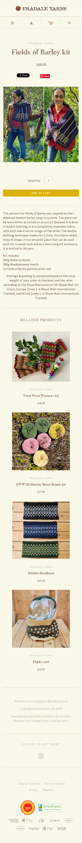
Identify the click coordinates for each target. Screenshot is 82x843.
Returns (33, 790)
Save (46, 76)
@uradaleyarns (57, 701)
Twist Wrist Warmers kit (41, 396)
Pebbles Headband (41, 573)
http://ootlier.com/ (55, 721)
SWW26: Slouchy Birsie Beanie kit (41, 484)
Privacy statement (55, 783)
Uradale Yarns (41, 389)
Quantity (34, 180)
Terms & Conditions (28, 783)
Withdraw (47, 790)
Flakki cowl (41, 662)
